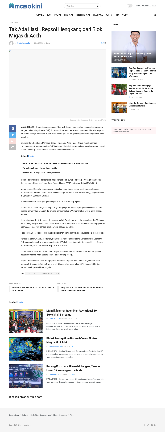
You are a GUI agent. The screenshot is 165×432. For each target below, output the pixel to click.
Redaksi (25, 415)
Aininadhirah (54, 374)
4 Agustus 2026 (136, 97)
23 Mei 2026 (65, 346)
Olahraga (98, 15)
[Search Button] (98, 5)
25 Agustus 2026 (121, 60)
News (49, 15)
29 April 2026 (66, 374)
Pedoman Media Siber (48, 415)
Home (11, 22)
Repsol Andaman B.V (50, 273)
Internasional (83, 15)
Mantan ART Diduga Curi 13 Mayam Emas (41, 173)
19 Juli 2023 (38, 43)
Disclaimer (63, 415)
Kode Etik (34, 415)
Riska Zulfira (54, 346)
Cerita (108, 15)
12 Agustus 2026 (136, 79)
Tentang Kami (14, 415)
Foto (117, 15)
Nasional (68, 15)
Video (125, 15)
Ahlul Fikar (53, 319)
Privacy (72, 415)
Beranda (39, 15)
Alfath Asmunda (23, 43)
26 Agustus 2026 (66, 319)
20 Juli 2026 (134, 109)
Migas (36, 273)
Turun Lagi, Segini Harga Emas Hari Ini (39, 168)
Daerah (57, 15)
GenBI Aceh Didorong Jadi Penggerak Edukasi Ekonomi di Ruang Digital (55, 163)
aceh (29, 273)
